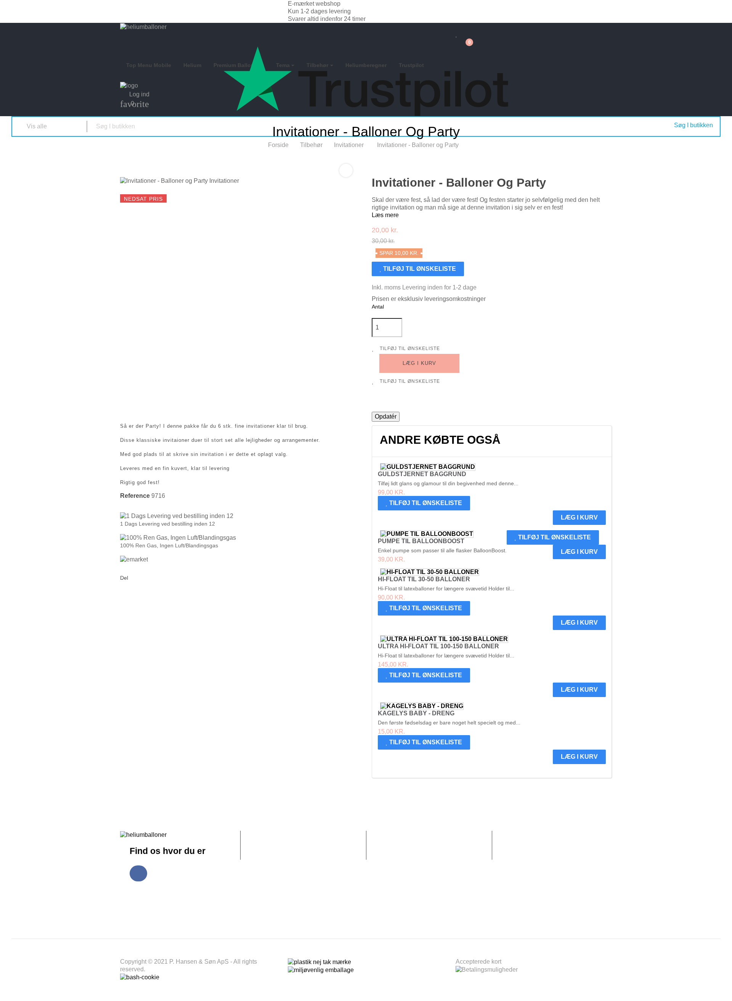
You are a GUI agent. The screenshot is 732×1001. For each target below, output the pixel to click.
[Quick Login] (460, 27)
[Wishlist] (457, 34)
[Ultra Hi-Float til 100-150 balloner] (444, 639)
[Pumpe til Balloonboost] (427, 534)
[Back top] (722, 987)
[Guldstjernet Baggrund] (428, 467)
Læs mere (385, 215)
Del (136, 578)
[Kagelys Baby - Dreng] (422, 706)
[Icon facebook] (138, 873)
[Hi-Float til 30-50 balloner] (430, 572)
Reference (135, 496)
